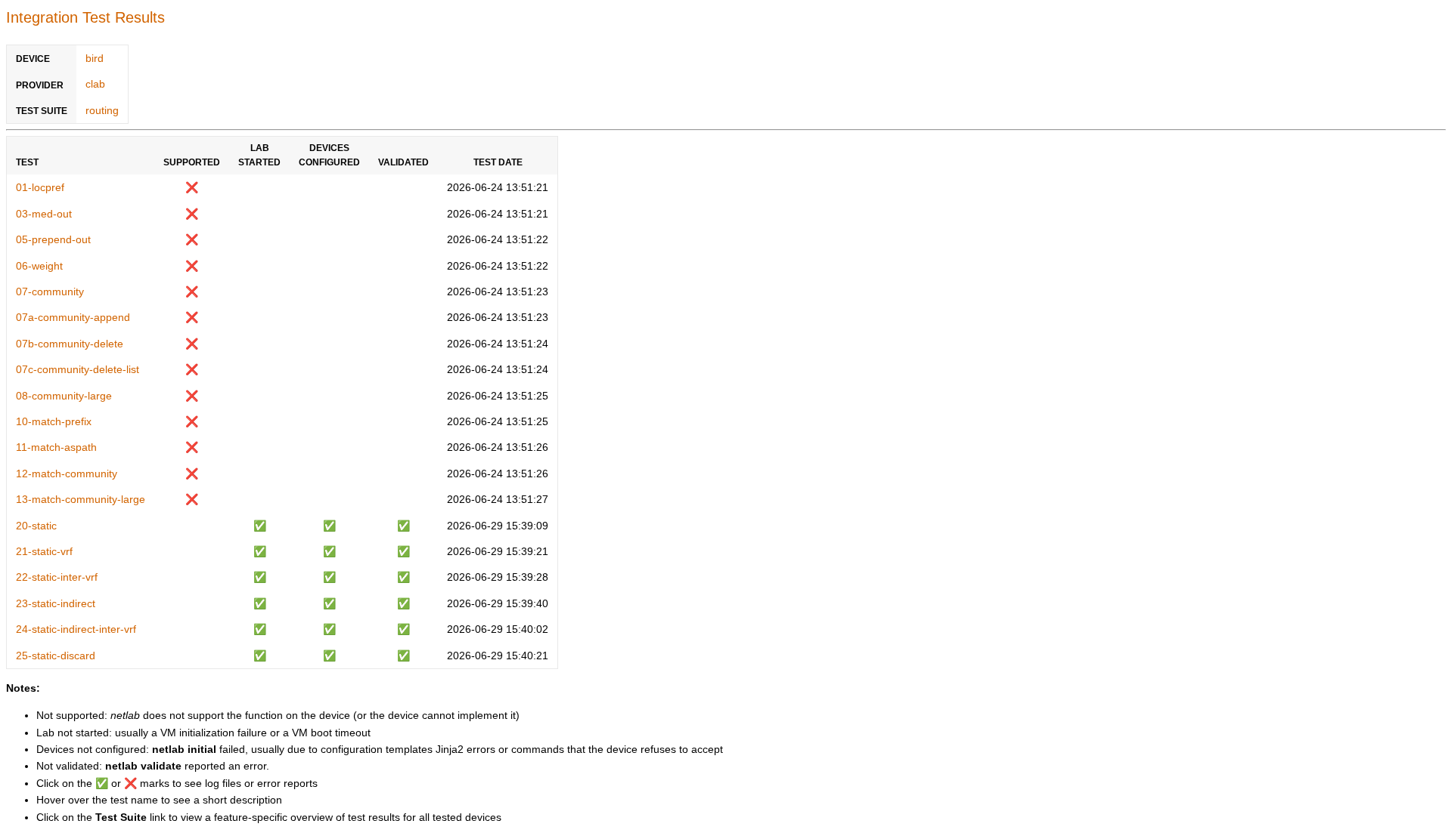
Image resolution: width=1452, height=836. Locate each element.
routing (102, 110)
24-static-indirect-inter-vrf (76, 629)
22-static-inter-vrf (57, 577)
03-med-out (44, 214)
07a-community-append (73, 317)
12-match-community (66, 473)
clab (95, 84)
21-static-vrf (44, 551)
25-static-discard (55, 655)
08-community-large (64, 396)
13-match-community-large (80, 499)
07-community (50, 291)
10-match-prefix (54, 421)
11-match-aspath (56, 447)
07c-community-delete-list (77, 369)
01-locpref (40, 187)
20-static (36, 526)
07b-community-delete (69, 344)
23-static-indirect (55, 603)
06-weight (39, 266)
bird (94, 58)
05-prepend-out (53, 239)
